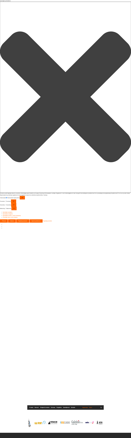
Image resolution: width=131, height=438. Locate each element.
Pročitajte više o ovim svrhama (10, 217)
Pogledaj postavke (22, 221)
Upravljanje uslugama (8, 214)
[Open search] (101, 407)
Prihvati (4, 221)
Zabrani (12, 221)
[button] (65, 97)
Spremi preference (36, 221)
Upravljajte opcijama (7, 212)
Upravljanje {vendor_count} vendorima (12, 215)
